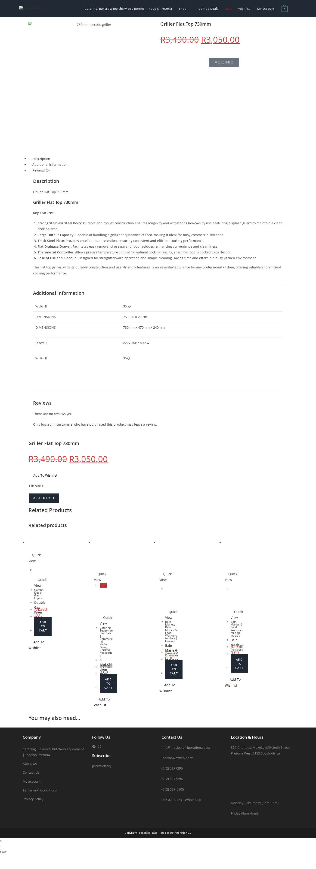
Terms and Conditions (40, 790)
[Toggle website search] (295, 8)
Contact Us (31, 772)
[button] (42, 475)
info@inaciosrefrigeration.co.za (185, 747)
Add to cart (44, 498)
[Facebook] (94, 746)
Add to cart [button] (43, 626)
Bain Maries (169, 623)
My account (31, 781)
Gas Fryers (38, 596)
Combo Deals (38, 591)
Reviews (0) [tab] (41, 170)
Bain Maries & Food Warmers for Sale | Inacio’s (171, 634)
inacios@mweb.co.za (177, 758)
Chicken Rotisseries (106, 652)
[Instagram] (99, 746)
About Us (30, 764)
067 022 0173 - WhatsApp (181, 799)
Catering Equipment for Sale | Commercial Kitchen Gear (106, 637)
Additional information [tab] (50, 164)
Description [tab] (41, 158)
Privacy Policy (33, 799)
